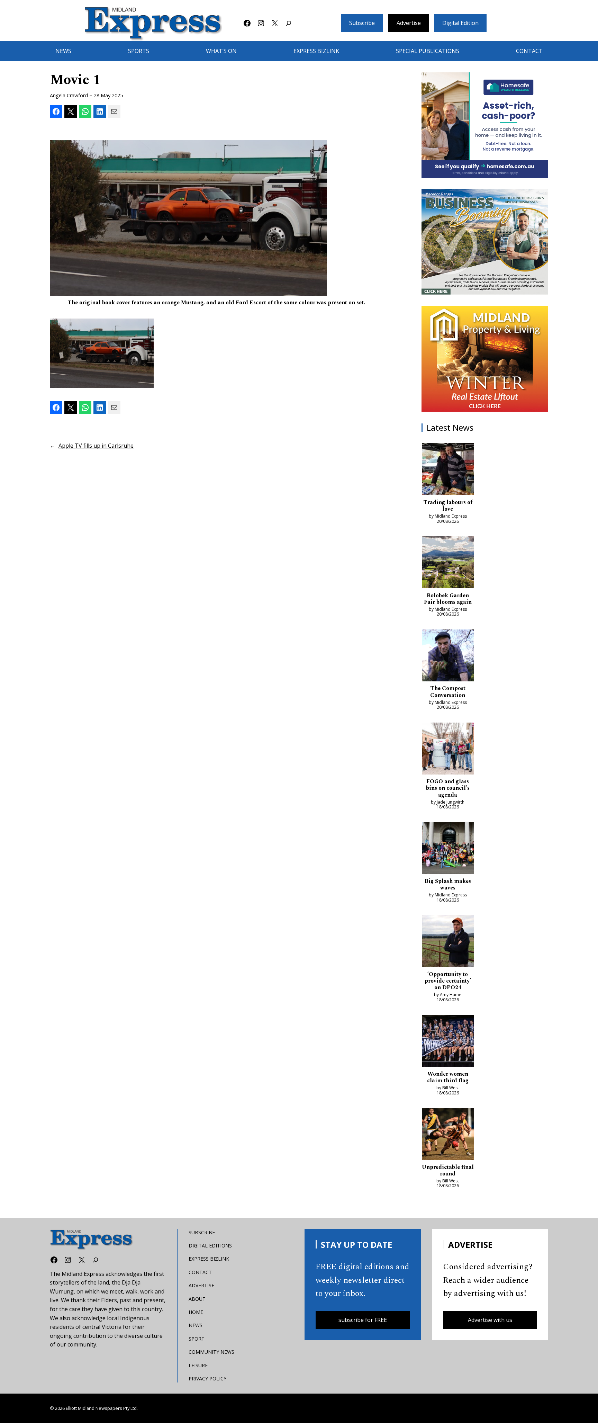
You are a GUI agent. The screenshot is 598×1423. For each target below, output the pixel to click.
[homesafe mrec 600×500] (485, 125)
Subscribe (362, 23)
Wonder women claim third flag (448, 1077)
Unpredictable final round (448, 1170)
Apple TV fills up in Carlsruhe (96, 445)
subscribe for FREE (362, 1320)
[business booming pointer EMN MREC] (485, 242)
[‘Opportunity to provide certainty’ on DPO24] (448, 942)
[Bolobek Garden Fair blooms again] (448, 563)
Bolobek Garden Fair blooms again (448, 599)
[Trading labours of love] (448, 470)
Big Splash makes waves (448, 884)
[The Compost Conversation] (448, 656)
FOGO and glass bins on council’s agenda (448, 788)
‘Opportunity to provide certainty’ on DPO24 (448, 981)
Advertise (409, 23)
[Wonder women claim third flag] (448, 1042)
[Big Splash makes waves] (448, 849)
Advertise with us (490, 1320)
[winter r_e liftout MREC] (485, 358)
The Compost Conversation (447, 691)
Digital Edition (460, 23)
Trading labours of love (447, 505)
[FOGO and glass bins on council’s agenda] (448, 750)
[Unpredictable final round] (448, 1135)
